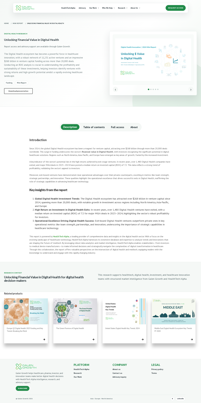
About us (116, 369)
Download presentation (18, 91)
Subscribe (22, 388)
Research (121, 8)
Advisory (82, 8)
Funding (9, 83)
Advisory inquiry (119, 377)
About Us (134, 8)
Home (6, 23)
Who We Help (107, 8)
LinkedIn (180, 398)
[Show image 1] (148, 89)
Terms (154, 373)
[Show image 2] (151, 89)
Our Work (93, 8)
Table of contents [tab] (94, 127)
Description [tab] (70, 127)
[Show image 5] (157, 89)
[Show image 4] (155, 89)
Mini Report (18, 23)
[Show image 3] (153, 89)
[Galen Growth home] (25, 8)
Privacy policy (157, 369)
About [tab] (134, 127)
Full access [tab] (117, 127)
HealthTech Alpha (68, 8)
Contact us (117, 373)
